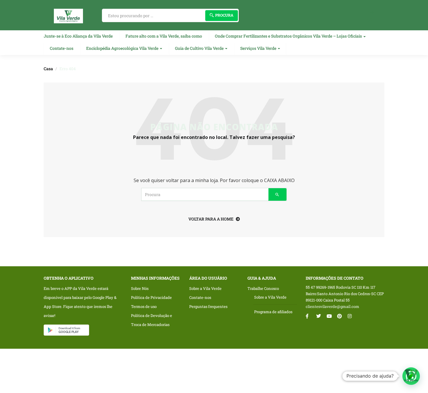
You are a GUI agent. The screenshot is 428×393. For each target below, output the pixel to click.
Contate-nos (61, 48)
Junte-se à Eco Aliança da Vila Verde (78, 36)
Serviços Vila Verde (258, 48)
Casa (48, 68)
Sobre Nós (139, 288)
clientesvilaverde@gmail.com (332, 306)
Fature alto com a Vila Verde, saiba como (163, 36)
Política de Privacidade (151, 297)
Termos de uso (144, 306)
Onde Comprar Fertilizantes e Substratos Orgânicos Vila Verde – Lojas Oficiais (289, 36)
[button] (411, 376)
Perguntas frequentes (208, 306)
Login (368, 19)
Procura (224, 15)
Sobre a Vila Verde (205, 288)
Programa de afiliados (273, 311)
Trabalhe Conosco (263, 288)
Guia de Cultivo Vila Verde (199, 48)
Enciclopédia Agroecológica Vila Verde (122, 48)
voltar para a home (211, 219)
